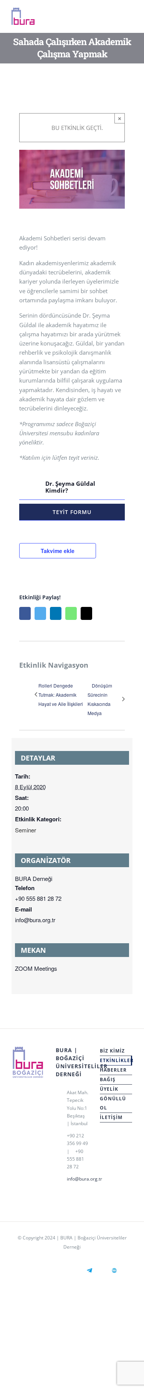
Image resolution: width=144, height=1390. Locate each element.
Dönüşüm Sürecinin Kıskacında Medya (100, 699)
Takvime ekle (57, 551)
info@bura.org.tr (77, 1179)
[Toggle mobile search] (116, 19)
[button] (72, 486)
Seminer (25, 830)
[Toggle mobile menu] (129, 19)
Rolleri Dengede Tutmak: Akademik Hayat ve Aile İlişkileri (60, 694)
